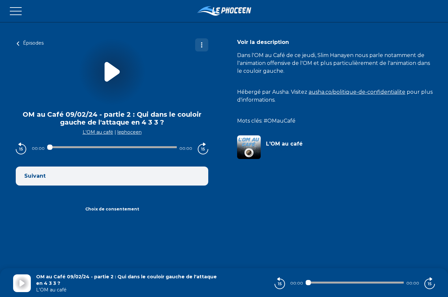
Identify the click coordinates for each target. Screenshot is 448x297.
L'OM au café (98, 132)
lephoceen (129, 132)
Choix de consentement (112, 209)
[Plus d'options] (201, 44)
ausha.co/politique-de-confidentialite (357, 92)
